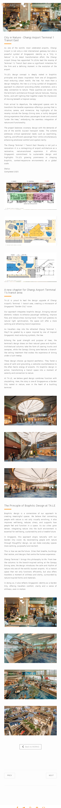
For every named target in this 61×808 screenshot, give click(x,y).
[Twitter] (29, 805)
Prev (12, 775)
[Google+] (36, 805)
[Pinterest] (42, 805)
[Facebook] (23, 805)
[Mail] (49, 805)
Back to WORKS (28, 747)
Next (48, 775)
